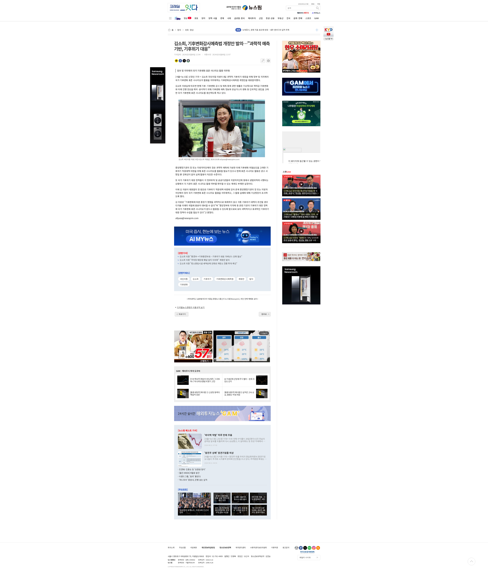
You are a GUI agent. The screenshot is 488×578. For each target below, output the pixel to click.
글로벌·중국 (239, 18)
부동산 (280, 18)
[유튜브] (296, 548)
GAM (316, 18)
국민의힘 (184, 278)
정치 (203, 18)
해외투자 (252, 18)
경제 (222, 18)
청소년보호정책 (225, 547)
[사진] (190, 440)
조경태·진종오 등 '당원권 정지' (192, 469)
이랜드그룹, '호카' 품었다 (190, 476)
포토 (196, 18)
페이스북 (180, 60)
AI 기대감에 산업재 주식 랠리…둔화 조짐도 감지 (239, 380)
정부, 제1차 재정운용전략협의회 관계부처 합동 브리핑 (222, 510)
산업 (261, 18)
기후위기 (207, 278)
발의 (251, 278)
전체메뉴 (170, 18)
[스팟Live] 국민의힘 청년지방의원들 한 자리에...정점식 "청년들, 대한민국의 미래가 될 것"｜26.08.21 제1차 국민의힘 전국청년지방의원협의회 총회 (301, 192)
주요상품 (182, 547)
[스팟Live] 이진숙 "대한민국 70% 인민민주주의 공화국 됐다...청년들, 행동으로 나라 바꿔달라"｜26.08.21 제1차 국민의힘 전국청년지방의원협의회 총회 (301, 239)
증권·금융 (270, 18)
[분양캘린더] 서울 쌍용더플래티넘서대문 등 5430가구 (263, 29)
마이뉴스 (316, 13)
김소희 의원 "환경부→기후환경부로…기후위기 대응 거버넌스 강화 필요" (211, 256)
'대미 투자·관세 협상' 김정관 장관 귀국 (240, 510)
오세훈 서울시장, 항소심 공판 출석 (240, 498)
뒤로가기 (182, 314)
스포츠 (308, 18)
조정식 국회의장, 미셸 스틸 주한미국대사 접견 (222, 498)
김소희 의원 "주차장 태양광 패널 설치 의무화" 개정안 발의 (205, 259)
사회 (229, 18)
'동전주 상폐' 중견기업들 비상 (219, 452)
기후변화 (184, 284)
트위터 (184, 60)
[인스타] (314, 548)
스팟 (287, 171)
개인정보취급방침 (208, 547)
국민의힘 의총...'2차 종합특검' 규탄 (258, 498)
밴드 (188, 60)
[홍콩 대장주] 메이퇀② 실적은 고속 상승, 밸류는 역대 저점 (239, 393)
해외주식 (303, 13)
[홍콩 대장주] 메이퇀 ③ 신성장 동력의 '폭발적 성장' (205, 393)
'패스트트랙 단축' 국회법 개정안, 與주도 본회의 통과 (258, 510)
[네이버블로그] (309, 548)
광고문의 (286, 547)
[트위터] (305, 548)
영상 (186, 18)
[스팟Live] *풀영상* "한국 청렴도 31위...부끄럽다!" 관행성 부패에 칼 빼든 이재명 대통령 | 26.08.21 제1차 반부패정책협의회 (301, 215)
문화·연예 (298, 18)
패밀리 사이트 (305, 557)
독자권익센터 (241, 547)
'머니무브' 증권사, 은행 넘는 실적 (193, 479)
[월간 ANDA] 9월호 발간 (189, 472)
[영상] (301, 185)
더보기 (317, 30)
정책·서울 (212, 18)
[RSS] (318, 548)
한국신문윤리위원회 (307, 552)
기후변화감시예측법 (224, 278)
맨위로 (264, 314)
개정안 (241, 278)
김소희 (196, 278)
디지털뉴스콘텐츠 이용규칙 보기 (191, 307)
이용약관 (274, 547)
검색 (317, 8)
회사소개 (171, 547)
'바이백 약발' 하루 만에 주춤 (218, 435)
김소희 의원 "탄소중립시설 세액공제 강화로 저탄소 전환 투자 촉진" (208, 263)
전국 (288, 18)
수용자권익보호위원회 (258, 547)
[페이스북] (301, 548)
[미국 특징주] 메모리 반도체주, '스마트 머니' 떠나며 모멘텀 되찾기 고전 (205, 380)
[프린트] (268, 60)
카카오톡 (176, 60)
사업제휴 (193, 547)
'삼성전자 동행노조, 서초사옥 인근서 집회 (194, 511)
